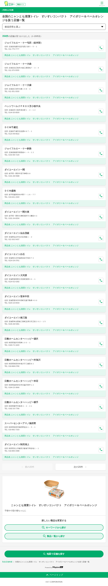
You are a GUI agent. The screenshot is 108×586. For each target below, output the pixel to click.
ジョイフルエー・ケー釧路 (18, 148)
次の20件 (78, 467)
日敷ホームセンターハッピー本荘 (21, 381)
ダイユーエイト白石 (14, 254)
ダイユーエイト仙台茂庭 (16, 233)
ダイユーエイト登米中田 (16, 296)
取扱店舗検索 (7, 562)
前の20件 (29, 467)
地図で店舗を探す (56, 554)
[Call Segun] (101, 47)
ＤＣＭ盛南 (10, 191)
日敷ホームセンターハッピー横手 (21, 402)
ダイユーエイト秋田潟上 (16, 444)
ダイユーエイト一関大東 (16, 212)
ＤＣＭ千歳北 (11, 127)
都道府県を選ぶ (12, 27)
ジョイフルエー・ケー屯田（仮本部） (23, 43)
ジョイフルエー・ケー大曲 (18, 64)
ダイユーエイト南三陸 (15, 317)
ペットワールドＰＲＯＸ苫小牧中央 (22, 106)
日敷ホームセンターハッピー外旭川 (22, 360)
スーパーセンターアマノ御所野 (20, 423)
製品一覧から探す (56, 536)
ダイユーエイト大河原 (15, 275)
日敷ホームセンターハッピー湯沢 (21, 339)
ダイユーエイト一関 (14, 169)
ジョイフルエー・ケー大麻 (18, 85)
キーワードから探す (56, 527)
